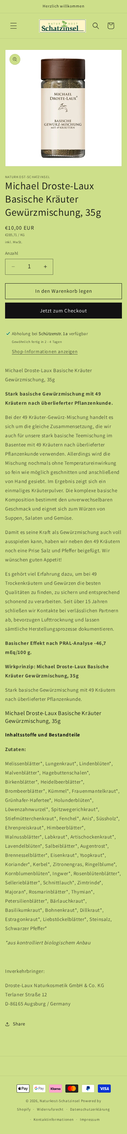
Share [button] (19, 1024)
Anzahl (11, 253)
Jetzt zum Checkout (63, 310)
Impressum (90, 1119)
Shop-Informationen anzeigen (45, 351)
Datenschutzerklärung (90, 1109)
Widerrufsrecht (50, 1109)
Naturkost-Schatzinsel (60, 1100)
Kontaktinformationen (53, 1119)
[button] (13, 25)
